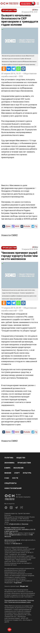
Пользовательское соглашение (15, 600)
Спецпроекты (10, 483)
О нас (6, 478)
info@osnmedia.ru (15, 524)
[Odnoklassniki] (4, 68)
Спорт (17, 473)
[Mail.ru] (23, 68)
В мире (7, 468)
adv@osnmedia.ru (10, 542)
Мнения (7, 473)
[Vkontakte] (8, 68)
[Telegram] (13, 68)
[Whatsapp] (18, 68)
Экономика (9, 463)
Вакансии (25, 524)
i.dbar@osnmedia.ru (15, 535)
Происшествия (24, 463)
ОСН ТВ (15, 478)
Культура (27, 473)
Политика (8, 458)
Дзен (8, 226)
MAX (17, 226)
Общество (20, 458)
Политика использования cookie (19, 602)
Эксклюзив (18, 468)
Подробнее (17, 582)
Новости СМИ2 (9, 235)
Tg (36, 226)
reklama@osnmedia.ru (28, 540)
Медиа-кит (24, 586)
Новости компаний (12, 488)
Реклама (8, 163)
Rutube (27, 226)
